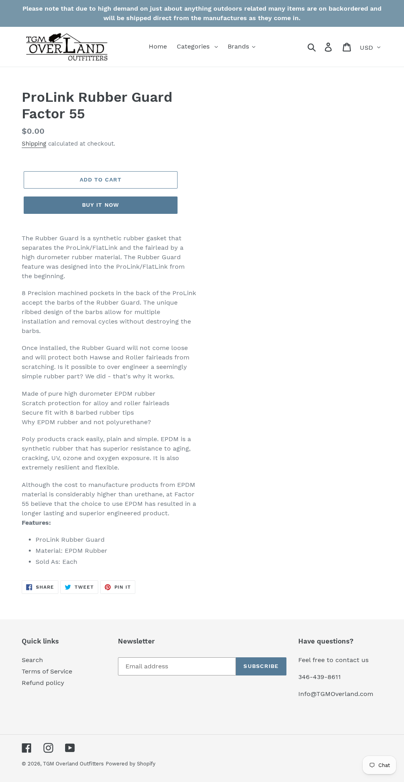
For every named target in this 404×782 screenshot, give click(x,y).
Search (32, 660)
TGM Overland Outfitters (73, 764)
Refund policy (43, 683)
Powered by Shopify (130, 764)
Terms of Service (47, 671)
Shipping (34, 143)
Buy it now (100, 205)
